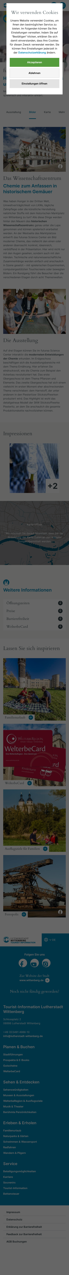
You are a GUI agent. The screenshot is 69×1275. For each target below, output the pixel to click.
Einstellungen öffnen (34, 83)
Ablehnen (34, 73)
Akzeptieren (34, 62)
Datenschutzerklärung (32, 52)
